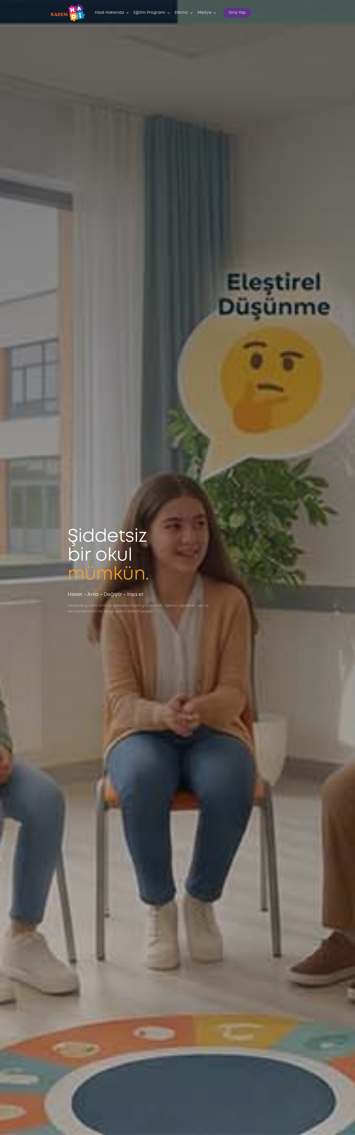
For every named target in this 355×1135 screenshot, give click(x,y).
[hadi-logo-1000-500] (68, 5)
